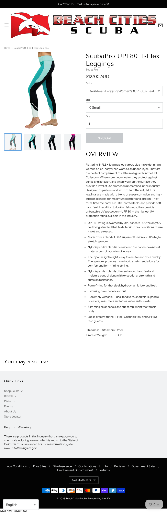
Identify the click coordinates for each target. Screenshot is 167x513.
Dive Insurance (62, 466)
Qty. (88, 116)
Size (88, 99)
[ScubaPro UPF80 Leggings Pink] (72, 142)
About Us (10, 411)
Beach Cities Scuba (76, 498)
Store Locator (12, 416)
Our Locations (87, 466)
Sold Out (104, 138)
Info (105, 466)
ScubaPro (92, 69)
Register (119, 466)
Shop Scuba (11, 391)
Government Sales (144, 466)
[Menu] (6, 25)
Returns (105, 470)
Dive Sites (39, 466)
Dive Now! (6, 511)
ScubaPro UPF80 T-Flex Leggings (31, 48)
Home (7, 48)
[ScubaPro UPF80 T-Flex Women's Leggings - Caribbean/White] (13, 142)
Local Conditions (16, 466)
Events (8, 406)
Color (89, 83)
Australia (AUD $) (81, 480)
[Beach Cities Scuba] (83, 25)
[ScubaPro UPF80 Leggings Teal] (33, 142)
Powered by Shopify (99, 498)
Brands (8, 396)
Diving (8, 401)
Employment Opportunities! (75, 470)
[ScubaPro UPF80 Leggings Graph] (53, 142)
